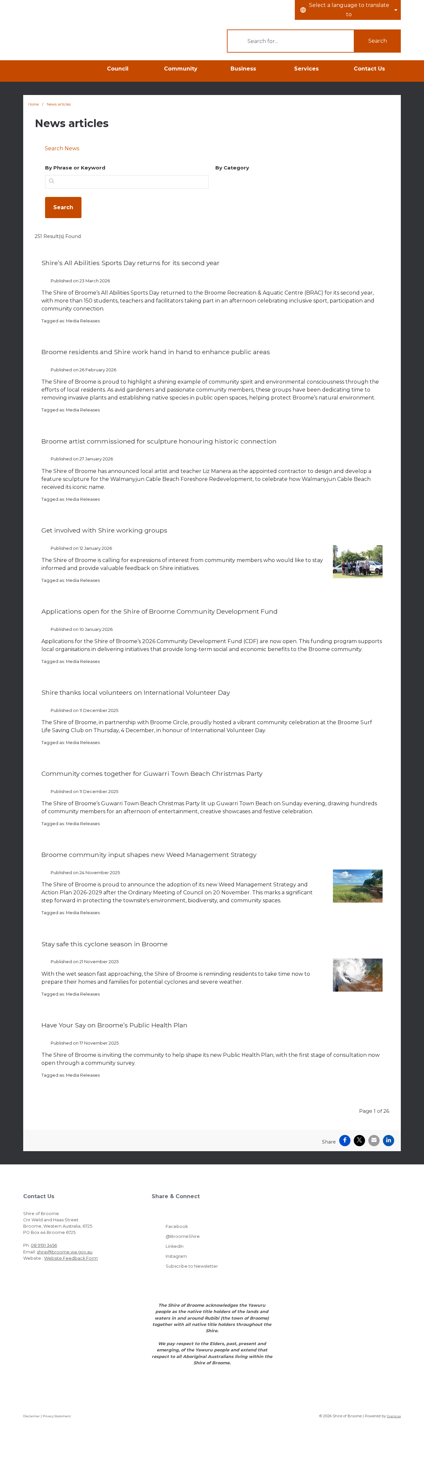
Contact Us (369, 69)
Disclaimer (31, 1416)
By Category (232, 167)
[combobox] (348, 10)
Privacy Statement (57, 1416)
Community (180, 69)
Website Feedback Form (71, 1258)
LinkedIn (175, 1246)
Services (306, 69)
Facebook (177, 1226)
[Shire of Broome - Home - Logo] (56, 40)
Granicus (394, 1416)
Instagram (176, 1256)
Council (118, 69)
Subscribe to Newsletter (192, 1266)
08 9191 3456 (44, 1245)
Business (243, 69)
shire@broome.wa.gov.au (64, 1251)
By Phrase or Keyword (75, 167)
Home (33, 104)
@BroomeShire (183, 1236)
